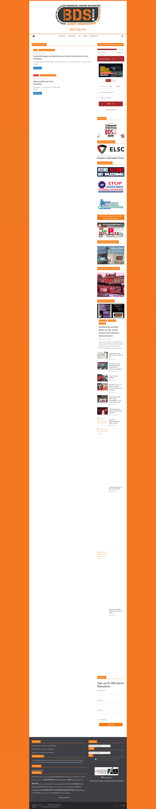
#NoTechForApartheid (44, 776)
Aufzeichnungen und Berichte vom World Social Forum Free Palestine (60, 57)
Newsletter (93, 36)
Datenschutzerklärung (38, 770)
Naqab (33, 793)
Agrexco (76, 777)
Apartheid (48, 779)
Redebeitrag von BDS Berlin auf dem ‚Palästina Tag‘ (116, 355)
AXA (67, 780)
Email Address (101, 690)
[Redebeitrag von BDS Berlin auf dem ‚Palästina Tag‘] (102, 356)
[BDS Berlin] (34, 36)
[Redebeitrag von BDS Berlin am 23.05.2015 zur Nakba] (102, 612)
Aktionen (36, 75)
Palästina (38, 793)
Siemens (50, 793)
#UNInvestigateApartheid (57, 777)
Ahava (79, 776)
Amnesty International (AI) (37, 780)
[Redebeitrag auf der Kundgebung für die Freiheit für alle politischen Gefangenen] (102, 367)
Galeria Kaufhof (69, 784)
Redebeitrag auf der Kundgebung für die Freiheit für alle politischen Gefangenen (115, 366)
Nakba (83, 790)
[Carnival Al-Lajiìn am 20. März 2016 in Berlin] (102, 489)
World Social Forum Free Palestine (46, 50)
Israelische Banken (69, 787)
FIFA (64, 784)
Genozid (81, 784)
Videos (85, 36)
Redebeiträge (102, 323)
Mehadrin (79, 790)
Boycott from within (42, 784)
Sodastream (56, 793)
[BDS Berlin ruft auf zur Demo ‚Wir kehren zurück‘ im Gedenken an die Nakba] (102, 388)
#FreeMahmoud (36, 777)
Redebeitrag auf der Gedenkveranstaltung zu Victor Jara (116, 410)
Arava (63, 780)
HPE (45, 787)
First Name (100, 700)
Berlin (35, 783)
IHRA (57, 787)
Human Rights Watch (51, 787)
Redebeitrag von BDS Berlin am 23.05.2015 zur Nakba (116, 611)
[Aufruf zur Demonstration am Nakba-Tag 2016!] (102, 422)
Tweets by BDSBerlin (64, 797)
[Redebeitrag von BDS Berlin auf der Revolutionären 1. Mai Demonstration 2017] (102, 400)
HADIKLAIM (39, 787)
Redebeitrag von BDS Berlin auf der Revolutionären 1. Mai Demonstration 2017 (115, 399)
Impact (60, 787)
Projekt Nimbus (44, 793)
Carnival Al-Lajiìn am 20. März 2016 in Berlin (115, 488)
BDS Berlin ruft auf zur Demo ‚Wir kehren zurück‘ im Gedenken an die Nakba (115, 387)
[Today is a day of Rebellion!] (102, 378)
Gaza (76, 783)
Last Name (100, 710)
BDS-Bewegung (75, 780)
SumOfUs (62, 793)
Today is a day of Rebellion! (113, 377)
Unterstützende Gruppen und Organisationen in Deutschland (106, 781)
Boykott (49, 784)
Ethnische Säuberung (58, 784)
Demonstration (102, 320)
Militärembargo (111, 320)
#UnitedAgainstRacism (68, 776)
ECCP (79, 36)
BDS (69, 780)
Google (33, 787)
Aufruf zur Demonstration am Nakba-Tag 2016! (114, 421)
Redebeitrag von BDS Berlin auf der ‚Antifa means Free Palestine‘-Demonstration (109, 331)
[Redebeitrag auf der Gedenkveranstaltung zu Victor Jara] (102, 412)
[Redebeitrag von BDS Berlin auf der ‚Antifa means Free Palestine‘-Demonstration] (110, 311)
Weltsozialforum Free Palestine (43, 82)
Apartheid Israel (57, 780)
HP (43, 787)
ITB (74, 790)
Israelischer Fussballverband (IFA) (57, 789)
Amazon (83, 777)
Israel (63, 787)
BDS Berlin (78, 29)
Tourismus (67, 793)
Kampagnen (71, 36)
